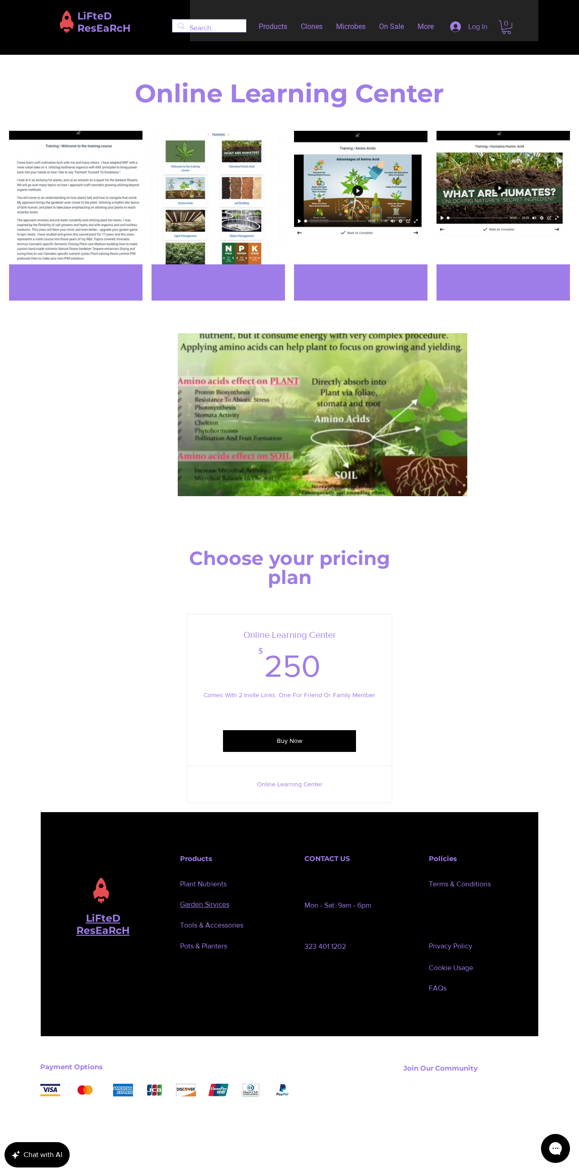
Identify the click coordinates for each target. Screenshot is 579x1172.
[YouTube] (466, 1089)
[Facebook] (408, 1089)
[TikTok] (495, 1089)
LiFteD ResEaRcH (103, 924)
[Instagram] (437, 1089)
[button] (506, 27)
